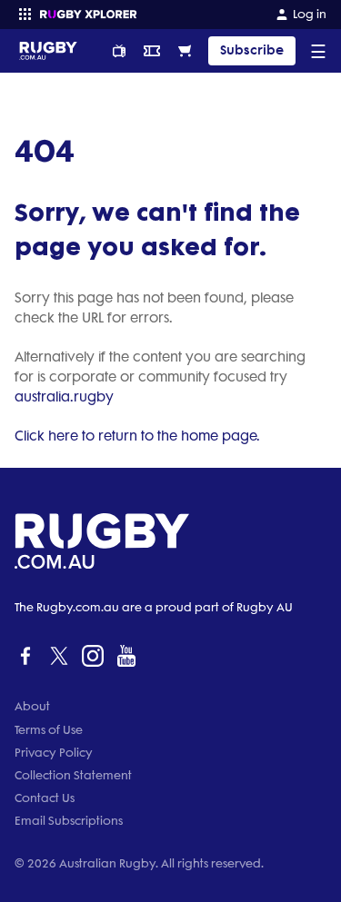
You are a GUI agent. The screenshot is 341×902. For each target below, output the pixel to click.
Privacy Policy (54, 752)
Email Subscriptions (69, 821)
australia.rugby (64, 397)
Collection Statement (73, 775)
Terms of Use (49, 730)
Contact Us (45, 798)
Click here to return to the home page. (137, 436)
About (32, 706)
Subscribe (252, 50)
